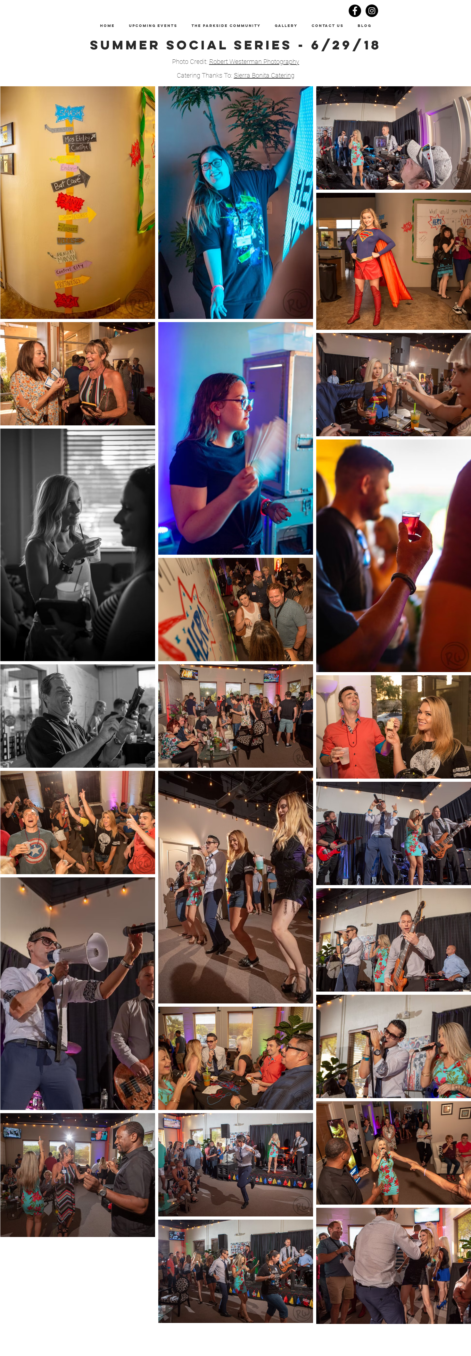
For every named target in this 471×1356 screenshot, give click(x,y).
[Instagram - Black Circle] (372, 10)
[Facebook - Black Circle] (355, 10)
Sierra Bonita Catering (264, 75)
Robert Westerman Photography (254, 61)
